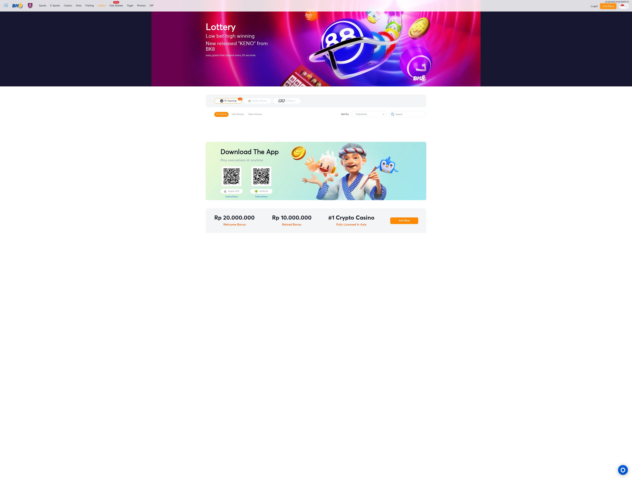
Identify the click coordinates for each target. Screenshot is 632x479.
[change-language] (624, 6)
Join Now (608, 6)
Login (594, 6)
